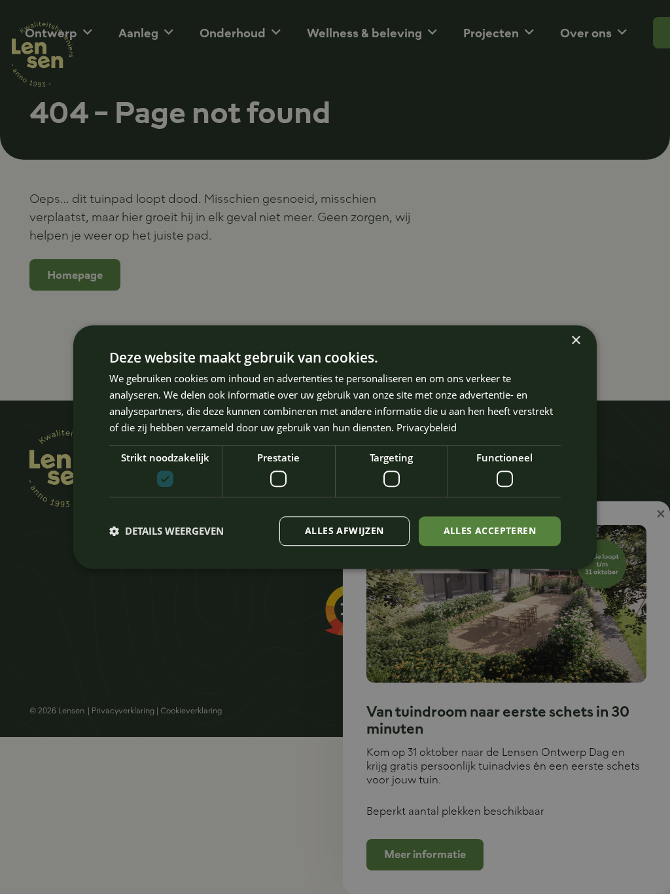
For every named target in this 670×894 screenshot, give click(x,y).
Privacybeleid (427, 427)
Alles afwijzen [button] (344, 530)
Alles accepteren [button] (490, 530)
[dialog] (335, 447)
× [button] (575, 341)
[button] (166, 531)
